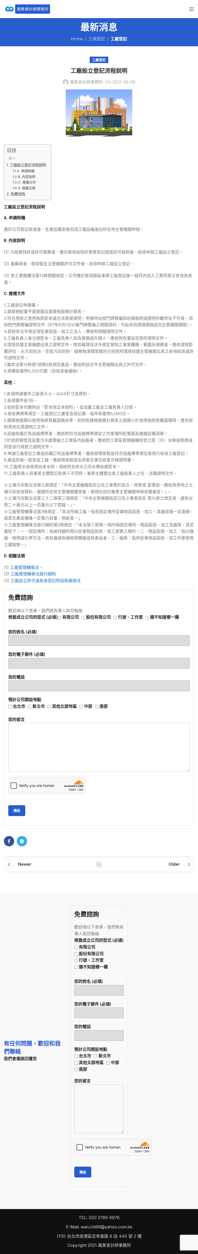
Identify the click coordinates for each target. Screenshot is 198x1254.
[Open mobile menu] (191, 9)
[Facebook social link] (9, 841)
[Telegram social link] (22, 841)
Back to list (99, 864)
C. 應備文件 (27, 182)
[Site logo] (27, 8)
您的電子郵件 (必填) (26, 654)
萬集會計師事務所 (86, 82)
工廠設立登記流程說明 (28, 165)
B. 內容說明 (26, 176)
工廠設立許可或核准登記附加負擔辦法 (46, 580)
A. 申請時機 (26, 171)
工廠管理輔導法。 (26, 567)
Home (77, 38)
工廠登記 (119, 38)
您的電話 (16, 677)
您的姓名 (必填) (22, 631)
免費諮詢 (18, 194)
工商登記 (96, 38)
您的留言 (16, 719)
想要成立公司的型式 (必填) (93, 617)
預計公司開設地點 (58, 703)
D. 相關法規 (26, 188)
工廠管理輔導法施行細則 (33, 573)
